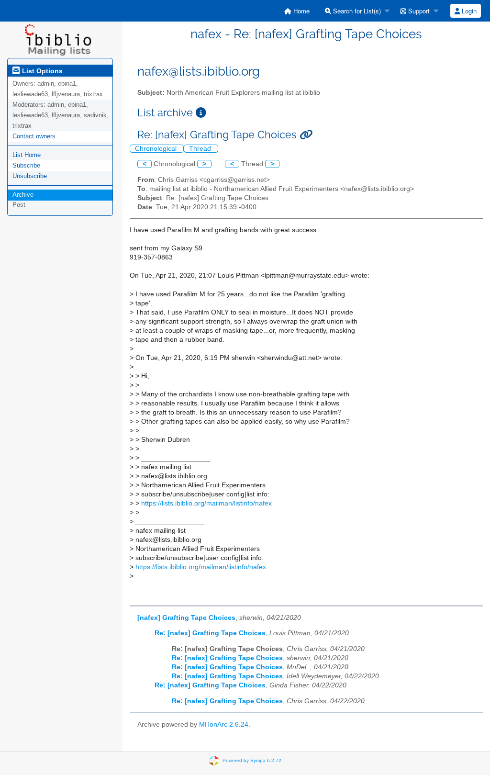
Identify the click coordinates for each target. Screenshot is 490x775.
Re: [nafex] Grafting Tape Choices (210, 633)
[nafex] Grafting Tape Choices (186, 617)
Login (468, 10)
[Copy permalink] (306, 135)
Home (300, 10)
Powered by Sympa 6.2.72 (252, 760)
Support (418, 10)
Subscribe (26, 165)
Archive (22, 194)
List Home (26, 154)
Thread (201, 148)
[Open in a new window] (201, 113)
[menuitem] (297, 11)
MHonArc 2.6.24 (223, 724)
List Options (41, 71)
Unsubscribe (29, 176)
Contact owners (34, 136)
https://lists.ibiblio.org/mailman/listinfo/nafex (206, 503)
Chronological (156, 148)
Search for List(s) (356, 10)
